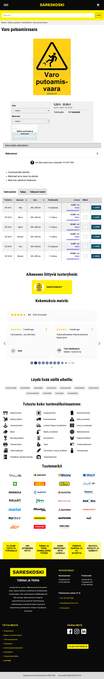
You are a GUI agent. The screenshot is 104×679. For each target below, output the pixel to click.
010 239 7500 (68, 162)
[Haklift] (39, 493)
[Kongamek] (39, 502)
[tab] (10, 192)
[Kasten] (89, 493)
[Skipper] (89, 519)
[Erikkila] (15, 493)
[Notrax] (15, 519)
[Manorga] (89, 502)
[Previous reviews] (5, 343)
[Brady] (89, 476)
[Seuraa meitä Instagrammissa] (76, 631)
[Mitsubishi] (64, 511)
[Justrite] (64, 493)
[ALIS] (15, 476)
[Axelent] (39, 476)
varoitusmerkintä (33, 393)
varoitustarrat (94, 388)
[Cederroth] (15, 485)
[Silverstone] (64, 519)
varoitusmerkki (11, 388)
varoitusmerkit (65, 388)
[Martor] (15, 511)
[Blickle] (64, 476)
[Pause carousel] (52, 367)
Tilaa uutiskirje (77, 646)
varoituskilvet (79, 388)
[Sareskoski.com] (28, 576)
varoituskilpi (38, 388)
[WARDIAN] (64, 528)
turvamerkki (47, 393)
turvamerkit (59, 393)
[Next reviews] (99, 343)
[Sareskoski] (39, 519)
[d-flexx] (64, 485)
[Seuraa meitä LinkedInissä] (83, 631)
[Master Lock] (39, 511)
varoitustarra (51, 388)
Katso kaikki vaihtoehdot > (17, 145)
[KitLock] (15, 502)
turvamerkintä (73, 393)
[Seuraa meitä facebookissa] (69, 631)
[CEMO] (39, 485)
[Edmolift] (89, 485)
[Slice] (15, 528)
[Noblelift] (89, 511)
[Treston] (39, 528)
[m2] (64, 502)
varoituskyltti (25, 388)
